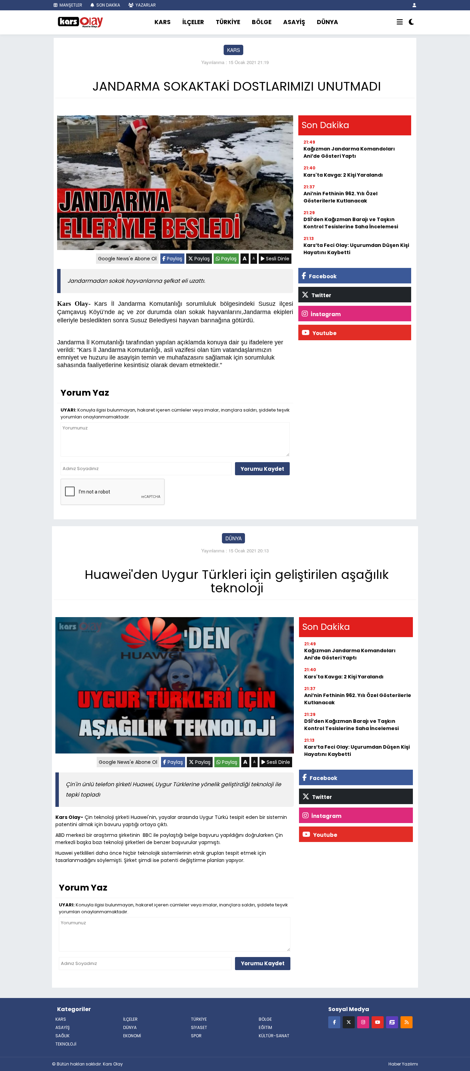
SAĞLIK (62, 1036)
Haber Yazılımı (403, 1064)
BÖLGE (261, 22)
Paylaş (173, 258)
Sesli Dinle (277, 258)
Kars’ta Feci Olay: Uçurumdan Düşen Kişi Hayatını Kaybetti (356, 249)
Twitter (320, 295)
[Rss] (406, 1022)
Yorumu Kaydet (262, 468)
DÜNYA (327, 22)
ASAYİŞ (294, 22)
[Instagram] (363, 1022)
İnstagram (325, 314)
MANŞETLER (70, 5)
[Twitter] (349, 1022)
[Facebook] (334, 1022)
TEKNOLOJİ (65, 1044)
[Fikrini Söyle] (392, 1022)
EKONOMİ (132, 1036)
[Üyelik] (414, 5)
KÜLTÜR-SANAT (274, 1036)
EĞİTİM (265, 1027)
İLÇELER (193, 22)
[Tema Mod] (411, 22)
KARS (162, 22)
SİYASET (199, 1027)
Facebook (322, 276)
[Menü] (400, 22)
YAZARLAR (145, 5)
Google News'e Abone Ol (127, 258)
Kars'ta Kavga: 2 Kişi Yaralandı (343, 174)
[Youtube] (378, 1022)
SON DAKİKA (107, 5)
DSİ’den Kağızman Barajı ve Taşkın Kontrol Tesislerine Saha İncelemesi (350, 223)
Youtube (324, 333)
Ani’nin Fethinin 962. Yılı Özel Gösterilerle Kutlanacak (340, 197)
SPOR (196, 1036)
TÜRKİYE (228, 22)
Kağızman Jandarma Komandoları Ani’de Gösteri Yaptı (349, 152)
